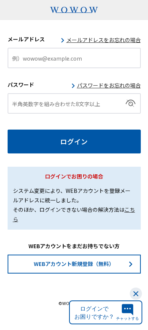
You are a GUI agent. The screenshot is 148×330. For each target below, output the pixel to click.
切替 (130, 103)
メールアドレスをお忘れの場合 (103, 40)
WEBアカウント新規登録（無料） (74, 263)
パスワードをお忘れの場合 (108, 85)
